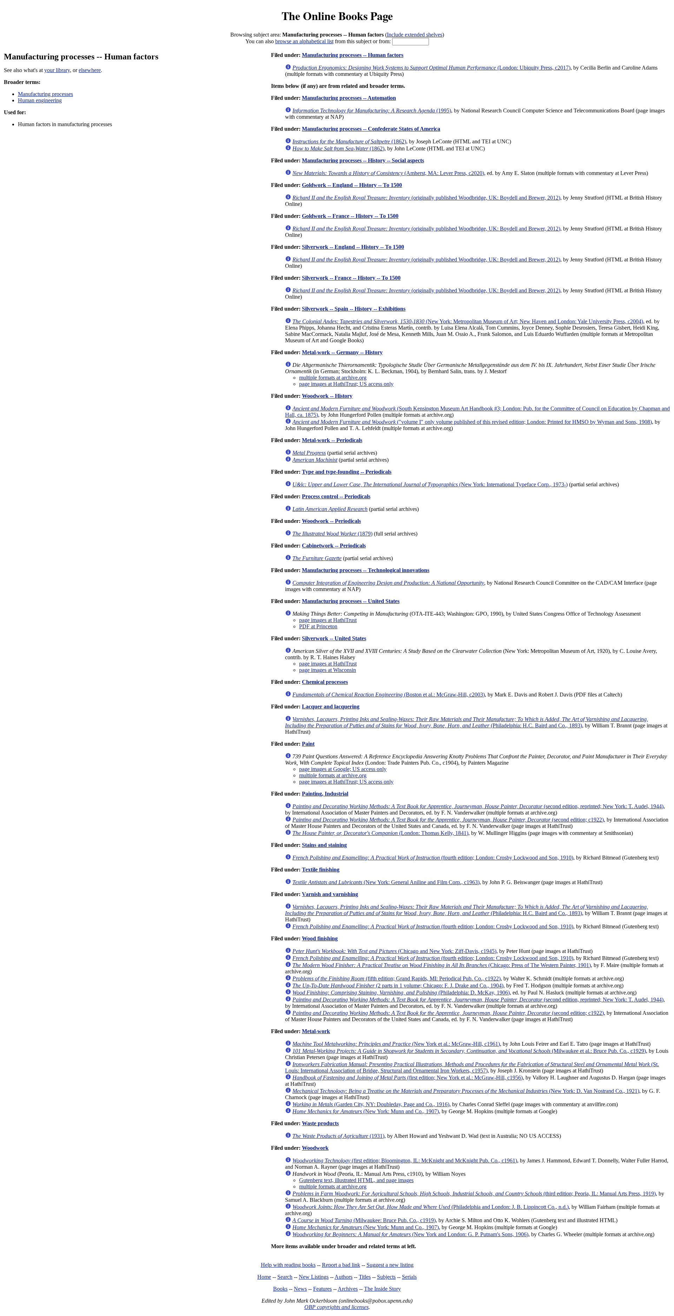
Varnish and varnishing (330, 894)
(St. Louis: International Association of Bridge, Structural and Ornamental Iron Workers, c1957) (472, 1067)
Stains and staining (324, 845)
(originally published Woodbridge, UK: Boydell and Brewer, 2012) (426, 198)
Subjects (386, 1277)
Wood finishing (320, 938)
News (300, 1289)
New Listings (314, 1277)
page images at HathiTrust (328, 620)
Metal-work (316, 1031)
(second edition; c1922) (448, 820)
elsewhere (90, 70)
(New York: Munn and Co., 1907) (365, 1111)
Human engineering (40, 100)
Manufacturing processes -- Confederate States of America (371, 129)
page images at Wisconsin (327, 670)
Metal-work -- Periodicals (332, 440)
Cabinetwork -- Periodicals (334, 546)
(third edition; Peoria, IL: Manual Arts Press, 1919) (474, 1194)
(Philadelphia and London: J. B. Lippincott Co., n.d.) (430, 1207)
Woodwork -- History (327, 396)
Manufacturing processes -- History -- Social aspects (363, 160)
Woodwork (315, 1148)
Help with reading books (288, 1265)
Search (284, 1277)
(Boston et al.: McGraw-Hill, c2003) (388, 695)
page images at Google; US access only (342, 769)
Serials (409, 1277)
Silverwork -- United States (334, 638)
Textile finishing (320, 870)
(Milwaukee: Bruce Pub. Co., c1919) (364, 1220)
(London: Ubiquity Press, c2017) (431, 68)
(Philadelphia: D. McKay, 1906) (401, 993)
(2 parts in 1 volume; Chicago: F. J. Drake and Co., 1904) (397, 985)
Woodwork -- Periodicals (331, 521)
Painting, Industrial (325, 794)
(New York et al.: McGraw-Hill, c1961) (396, 1044)
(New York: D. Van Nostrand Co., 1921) (465, 1091)
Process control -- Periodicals (336, 496)
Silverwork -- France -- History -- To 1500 (351, 278)
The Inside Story (382, 1289)
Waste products (320, 1123)
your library (57, 70)
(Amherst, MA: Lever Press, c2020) (388, 173)
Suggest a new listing (390, 1265)
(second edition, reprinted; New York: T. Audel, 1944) (477, 806)
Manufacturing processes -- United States (350, 601)
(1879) (332, 534)
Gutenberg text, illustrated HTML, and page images (356, 1180)
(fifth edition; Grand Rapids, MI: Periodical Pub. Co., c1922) (396, 978)
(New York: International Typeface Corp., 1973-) (430, 484)
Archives (348, 1289)
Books (280, 1289)
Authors (343, 1277)
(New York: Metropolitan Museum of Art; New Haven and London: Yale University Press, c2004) (467, 321)
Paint (308, 744)
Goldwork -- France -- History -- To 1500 (350, 216)
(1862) (349, 141)
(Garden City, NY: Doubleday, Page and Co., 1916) (370, 1104)
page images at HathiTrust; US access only (346, 384)
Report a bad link (341, 1265)
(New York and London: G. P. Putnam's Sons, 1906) (410, 1234)
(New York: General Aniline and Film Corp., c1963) (386, 882)
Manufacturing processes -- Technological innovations (365, 570)
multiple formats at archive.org (332, 378)
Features (322, 1289)
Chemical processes (325, 682)
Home (264, 1277)
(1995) (371, 111)
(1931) (338, 1136)
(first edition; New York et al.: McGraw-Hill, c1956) (407, 1078)
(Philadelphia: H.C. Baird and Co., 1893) (466, 722)
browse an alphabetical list (304, 41)
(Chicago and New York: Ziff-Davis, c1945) (394, 951)
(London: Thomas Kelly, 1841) (380, 833)
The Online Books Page (337, 15)
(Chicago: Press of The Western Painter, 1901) (441, 965)
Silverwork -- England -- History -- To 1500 (353, 247)
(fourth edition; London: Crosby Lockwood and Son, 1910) (432, 858)
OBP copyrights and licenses (336, 1307)
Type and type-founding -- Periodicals (346, 472)
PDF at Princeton (318, 626)
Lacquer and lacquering (330, 706)
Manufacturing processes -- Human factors (352, 55)
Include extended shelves (414, 35)
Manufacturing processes (45, 94)
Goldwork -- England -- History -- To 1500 (352, 185)
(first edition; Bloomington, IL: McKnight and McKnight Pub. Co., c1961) (404, 1160)
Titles (365, 1277)
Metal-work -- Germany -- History (342, 352)
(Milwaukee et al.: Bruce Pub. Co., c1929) (469, 1051)
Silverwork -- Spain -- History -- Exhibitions (353, 309)
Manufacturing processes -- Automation (349, 98)
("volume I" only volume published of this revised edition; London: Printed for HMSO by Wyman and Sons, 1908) (472, 422)
